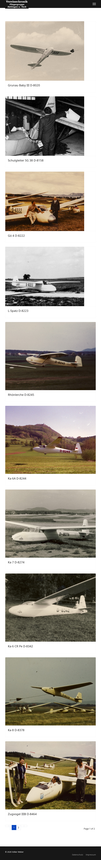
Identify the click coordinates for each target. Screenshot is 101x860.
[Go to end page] (25, 826)
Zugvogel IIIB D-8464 (22, 814)
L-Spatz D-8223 (18, 311)
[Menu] (94, 4)
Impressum (91, 854)
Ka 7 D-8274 (16, 562)
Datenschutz (77, 854)
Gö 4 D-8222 (16, 236)
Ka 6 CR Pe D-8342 (20, 646)
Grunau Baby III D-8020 (24, 85)
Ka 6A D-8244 (17, 478)
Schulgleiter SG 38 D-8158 (26, 160)
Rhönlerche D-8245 (21, 395)
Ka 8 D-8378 (16, 730)
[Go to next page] (22, 826)
